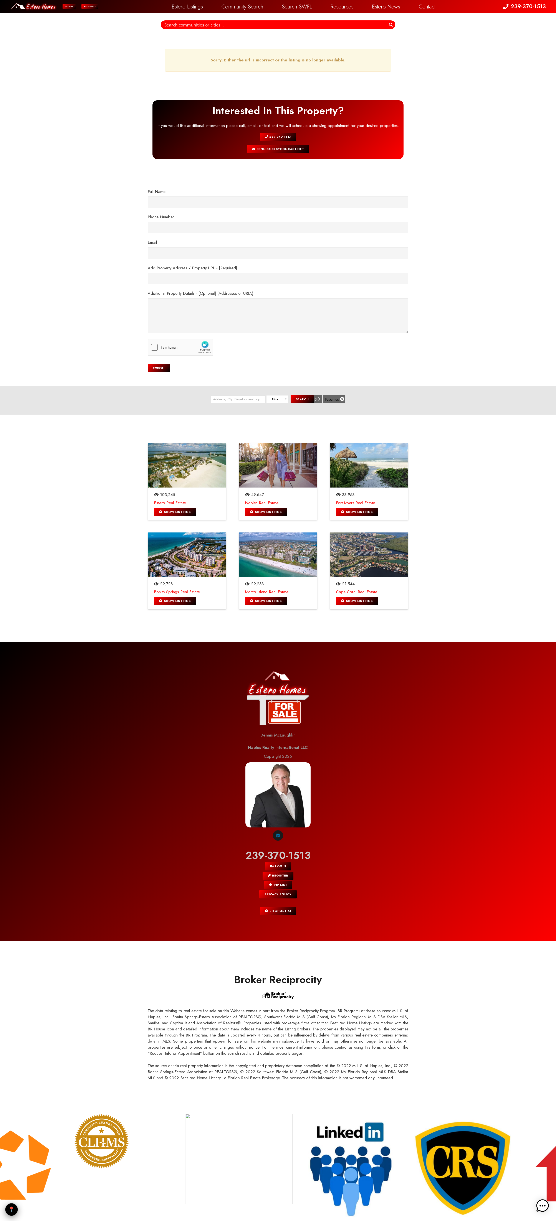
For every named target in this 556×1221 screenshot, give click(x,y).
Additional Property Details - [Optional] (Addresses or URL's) (200, 293)
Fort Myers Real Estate (355, 503)
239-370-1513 (278, 855)
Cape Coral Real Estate (356, 592)
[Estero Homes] (33, 6)
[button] (317, 6)
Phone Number (161, 217)
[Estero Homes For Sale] (278, 699)
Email (152, 242)
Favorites (334, 399)
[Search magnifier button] (391, 25)
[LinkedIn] (278, 835)
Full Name (156, 191)
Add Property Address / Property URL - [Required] (192, 268)
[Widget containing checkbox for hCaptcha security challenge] (180, 347)
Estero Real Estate (170, 503)
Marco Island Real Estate (266, 592)
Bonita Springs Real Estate (177, 592)
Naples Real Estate (261, 503)
